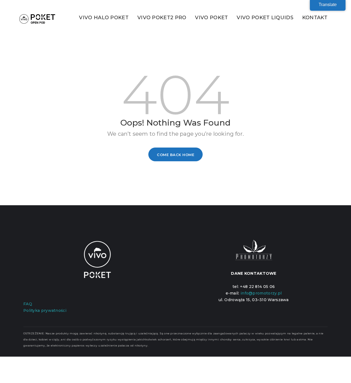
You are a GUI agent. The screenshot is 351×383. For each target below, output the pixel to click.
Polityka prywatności (44, 310)
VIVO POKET (211, 18)
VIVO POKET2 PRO (161, 18)
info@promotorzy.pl (261, 293)
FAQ (27, 303)
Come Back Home (175, 154)
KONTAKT (314, 18)
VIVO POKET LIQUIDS (265, 18)
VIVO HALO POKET (104, 18)
